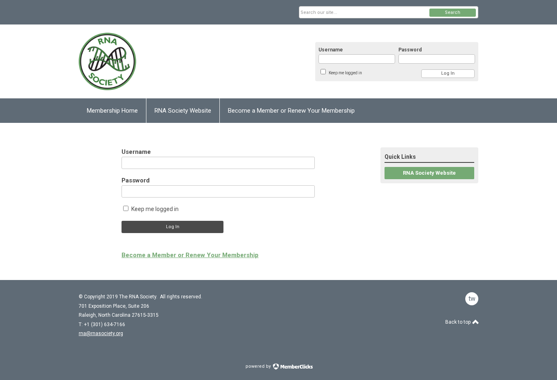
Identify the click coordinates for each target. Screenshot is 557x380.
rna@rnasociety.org (101, 333)
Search (452, 12)
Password (410, 50)
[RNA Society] (159, 61)
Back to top (458, 322)
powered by (258, 366)
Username (330, 50)
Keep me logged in (345, 73)
